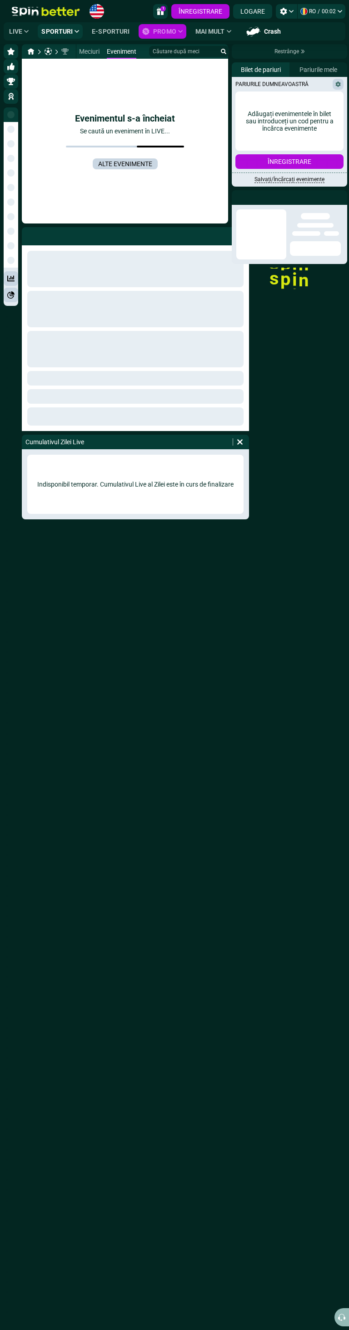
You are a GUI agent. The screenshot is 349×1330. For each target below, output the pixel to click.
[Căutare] (223, 51)
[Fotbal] (48, 51)
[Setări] (286, 11)
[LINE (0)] (30, 51)
